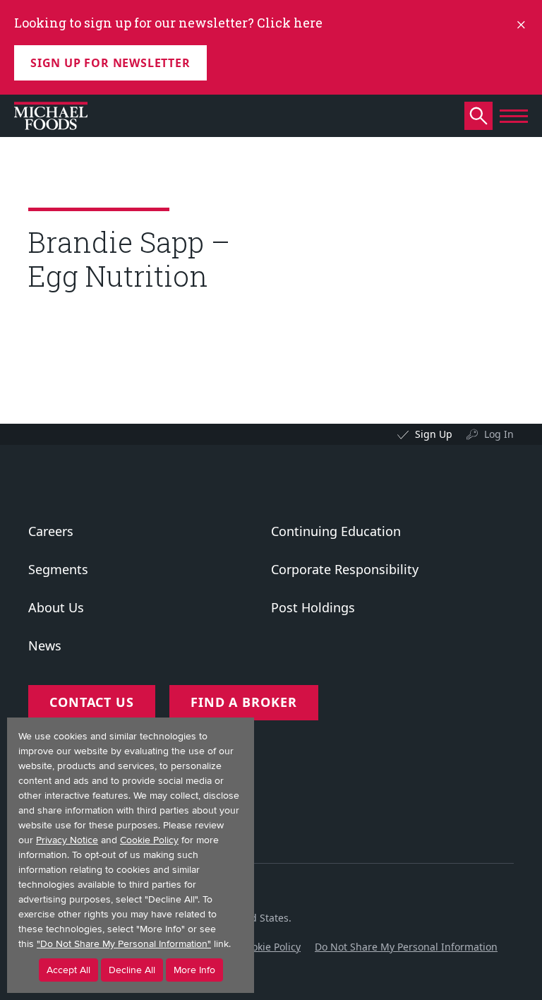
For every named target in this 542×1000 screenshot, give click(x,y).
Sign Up (433, 434)
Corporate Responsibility (344, 569)
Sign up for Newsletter (110, 63)
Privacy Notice (67, 840)
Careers (50, 531)
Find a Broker (244, 702)
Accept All (68, 970)
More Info (194, 970)
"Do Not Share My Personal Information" (124, 944)
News (44, 645)
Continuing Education (336, 531)
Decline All (132, 970)
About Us (56, 607)
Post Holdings (313, 607)
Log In (499, 434)
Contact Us (91, 702)
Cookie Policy (270, 946)
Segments (58, 569)
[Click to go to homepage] (51, 116)
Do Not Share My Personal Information (406, 946)
